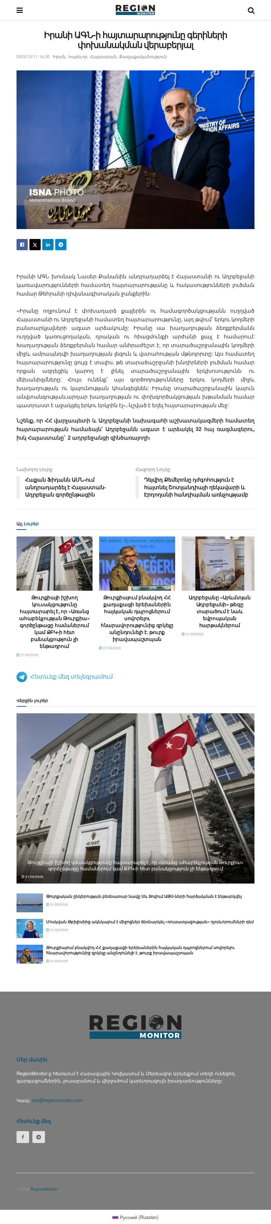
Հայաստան (103, 56)
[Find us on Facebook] (23, 1137)
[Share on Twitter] (35, 244)
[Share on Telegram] (60, 244)
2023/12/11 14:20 (33, 56)
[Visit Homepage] (135, 10)
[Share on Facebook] (22, 244)
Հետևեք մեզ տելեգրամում (71, 676)
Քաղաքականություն (143, 56)
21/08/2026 (28, 654)
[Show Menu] (20, 10)
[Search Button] (251, 10)
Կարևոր (77, 56)
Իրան (59, 56)
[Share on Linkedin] (48, 244)
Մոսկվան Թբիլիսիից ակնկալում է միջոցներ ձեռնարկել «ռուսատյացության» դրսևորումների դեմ (150, 922)
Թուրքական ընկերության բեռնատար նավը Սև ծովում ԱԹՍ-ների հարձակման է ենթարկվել (144, 896)
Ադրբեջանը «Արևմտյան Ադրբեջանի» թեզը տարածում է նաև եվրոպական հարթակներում (220, 611)
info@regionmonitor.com (57, 1100)
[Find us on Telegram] (38, 1137)
